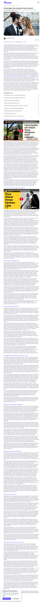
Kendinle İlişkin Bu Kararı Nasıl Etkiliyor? (13, 110)
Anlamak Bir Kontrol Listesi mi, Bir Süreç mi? (14, 116)
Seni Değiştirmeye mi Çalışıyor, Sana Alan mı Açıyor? (16, 105)
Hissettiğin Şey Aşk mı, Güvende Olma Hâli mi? (14, 95)
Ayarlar (4, 595)
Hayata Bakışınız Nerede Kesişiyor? (12, 100)
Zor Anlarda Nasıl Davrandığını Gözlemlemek (14, 97)
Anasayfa (5, 5)
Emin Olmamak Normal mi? (10, 113)
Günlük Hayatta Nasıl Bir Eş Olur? (11, 103)
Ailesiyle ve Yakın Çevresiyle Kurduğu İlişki (13, 108)
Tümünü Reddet (15, 598)
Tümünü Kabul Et (6, 598)
